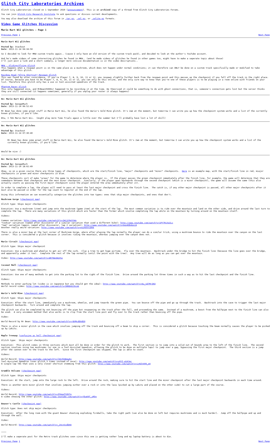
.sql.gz (81, 18)
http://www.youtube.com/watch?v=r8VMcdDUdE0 (59, 321)
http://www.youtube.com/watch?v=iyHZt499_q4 (124, 364)
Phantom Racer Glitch (13, 87)
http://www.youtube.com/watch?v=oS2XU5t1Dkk (67, 227)
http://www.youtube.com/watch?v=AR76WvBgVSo (36, 258)
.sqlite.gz (98, 18)
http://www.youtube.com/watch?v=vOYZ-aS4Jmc (105, 361)
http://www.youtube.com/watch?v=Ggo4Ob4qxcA (110, 225)
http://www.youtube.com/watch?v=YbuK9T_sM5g (70, 396)
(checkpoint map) (30, 199)
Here (184, 171)
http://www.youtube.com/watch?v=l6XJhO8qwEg (45, 359)
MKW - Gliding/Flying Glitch (18, 65)
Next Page (264, 35)
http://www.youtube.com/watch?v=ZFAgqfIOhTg (45, 394)
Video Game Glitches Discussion (29, 24)
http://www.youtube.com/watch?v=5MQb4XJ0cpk (52, 286)
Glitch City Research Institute (36, 14)
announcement (75, 10)
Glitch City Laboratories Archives (42, 3)
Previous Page (9, 35)
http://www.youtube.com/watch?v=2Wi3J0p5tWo (50, 220)
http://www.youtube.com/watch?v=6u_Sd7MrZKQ (129, 284)
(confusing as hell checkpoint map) (40, 335)
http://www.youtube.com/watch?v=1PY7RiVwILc (146, 223)
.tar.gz (69, 18)
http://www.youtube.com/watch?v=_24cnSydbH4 (45, 425)
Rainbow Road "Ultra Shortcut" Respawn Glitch (28, 75)
